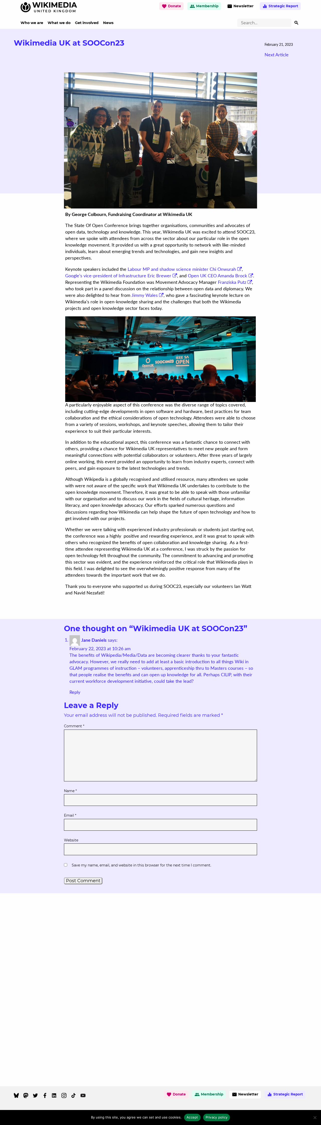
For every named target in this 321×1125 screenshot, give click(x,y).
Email (70, 815)
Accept (192, 1117)
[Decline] (314, 1117)
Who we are (32, 23)
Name (70, 791)
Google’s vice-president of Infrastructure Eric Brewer (118, 276)
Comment (74, 726)
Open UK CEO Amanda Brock (217, 276)
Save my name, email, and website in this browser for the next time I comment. (141, 865)
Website (71, 840)
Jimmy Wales (144, 295)
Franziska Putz (232, 282)
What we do (59, 23)
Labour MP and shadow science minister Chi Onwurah (182, 269)
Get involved (87, 23)
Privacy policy (217, 1117)
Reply (74, 692)
